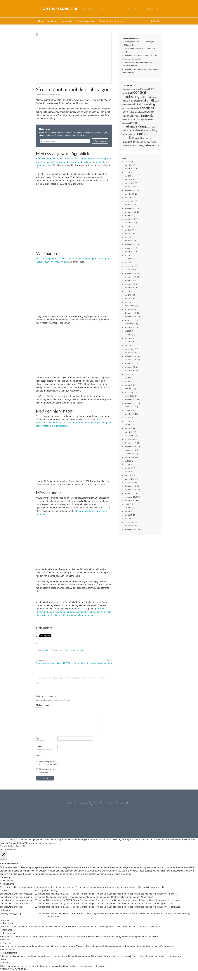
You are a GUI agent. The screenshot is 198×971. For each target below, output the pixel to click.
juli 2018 (128, 374)
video (147, 145)
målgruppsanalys (130, 130)
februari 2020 (130, 306)
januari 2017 (129, 439)
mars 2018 (129, 389)
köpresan (125, 123)
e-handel (135, 108)
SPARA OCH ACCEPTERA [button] (13, 969)
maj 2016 (128, 468)
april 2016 (128, 472)
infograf (137, 115)
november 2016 (130, 446)
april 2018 (128, 385)
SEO (124, 134)
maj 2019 (128, 338)
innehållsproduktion (129, 119)
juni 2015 (128, 508)
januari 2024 (129, 187)
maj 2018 (128, 382)
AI (140, 89)
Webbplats (40, 755)
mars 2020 (129, 302)
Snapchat (131, 134)
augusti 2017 (129, 414)
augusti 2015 (129, 501)
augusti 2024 (129, 169)
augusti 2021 (129, 252)
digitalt (66, 650)
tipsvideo (151, 142)
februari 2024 (130, 183)
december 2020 (130, 273)
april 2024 (128, 180)
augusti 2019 (129, 327)
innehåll (148, 115)
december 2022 (130, 208)
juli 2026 (128, 162)
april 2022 (128, 234)
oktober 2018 (129, 363)
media (148, 127)
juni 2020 (128, 291)
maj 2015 (128, 511)
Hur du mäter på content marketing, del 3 (92, 663)
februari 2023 (130, 201)
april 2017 (128, 428)
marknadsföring (134, 126)
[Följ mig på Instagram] (122, 823)
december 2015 (130, 486)
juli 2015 (128, 504)
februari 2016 (130, 479)
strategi (126, 141)
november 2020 (130, 277)
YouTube (155, 145)
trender (126, 145)
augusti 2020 (129, 288)
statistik (80, 650)
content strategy (147, 97)
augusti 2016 (129, 457)
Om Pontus (52, 21)
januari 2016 (129, 482)
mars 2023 (129, 197)
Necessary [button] (5, 877)
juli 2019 (128, 331)
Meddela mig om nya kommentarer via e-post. (48, 763)
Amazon (144, 89)
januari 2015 (129, 526)
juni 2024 (128, 172)
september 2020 (131, 284)
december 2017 (130, 400)
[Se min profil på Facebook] (76, 823)
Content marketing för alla (111, 21)
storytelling (147, 138)
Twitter (133, 145)
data (155, 97)
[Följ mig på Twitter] (45, 823)
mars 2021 (129, 262)
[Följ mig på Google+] (106, 823)
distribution (126, 108)
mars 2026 (129, 165)
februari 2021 (130, 266)
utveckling (140, 146)
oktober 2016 (129, 450)
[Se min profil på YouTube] (91, 823)
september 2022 (131, 219)
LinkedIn (133, 123)
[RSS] (152, 823)
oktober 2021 (129, 248)
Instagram (142, 119)
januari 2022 (129, 241)
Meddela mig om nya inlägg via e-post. (47, 770)
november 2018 (130, 360)
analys (60, 650)
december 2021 (130, 244)
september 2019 (131, 324)
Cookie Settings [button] (7, 846)
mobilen (73, 650)
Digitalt (45, 650)
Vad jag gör (67, 21)
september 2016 (131, 454)
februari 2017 (130, 436)
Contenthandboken (85, 21)
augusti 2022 (129, 223)
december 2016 (130, 443)
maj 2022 (128, 230)
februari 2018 (130, 392)
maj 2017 (128, 425)
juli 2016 (128, 461)
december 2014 (130, 529)
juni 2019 (128, 335)
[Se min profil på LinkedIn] (61, 823)
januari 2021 (129, 270)
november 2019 (130, 317)
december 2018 (130, 356)
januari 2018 (129, 396)
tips (133, 142)
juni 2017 (128, 421)
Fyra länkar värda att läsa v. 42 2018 (53, 663)
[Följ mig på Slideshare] (137, 823)
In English (155, 21)
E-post (44, 748)
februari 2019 (130, 349)
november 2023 (130, 190)
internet (151, 119)
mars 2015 (129, 519)
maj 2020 (128, 295)
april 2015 (128, 515)
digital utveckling (144, 104)
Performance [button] (6, 930)
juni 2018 (128, 378)
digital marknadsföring (133, 101)
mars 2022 (129, 237)
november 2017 (130, 403)
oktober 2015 (129, 493)
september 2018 (131, 367)
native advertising (148, 130)
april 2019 (128, 342)
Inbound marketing (137, 112)
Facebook (147, 108)
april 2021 (128, 259)
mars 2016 (129, 475)
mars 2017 (129, 432)
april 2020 (128, 299)
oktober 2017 (129, 407)
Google (126, 111)
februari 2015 (130, 522)
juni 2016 (128, 464)
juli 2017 (128, 418)
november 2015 (130, 490)
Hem (40, 21)
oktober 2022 (129, 215)
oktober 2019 (129, 320)
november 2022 (130, 212)
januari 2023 (129, 205)
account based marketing (130, 89)
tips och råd (141, 142)
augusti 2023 (129, 194)
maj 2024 (128, 176)
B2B (130, 92)
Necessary (8, 880)
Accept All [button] (20, 846)
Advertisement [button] (7, 950)
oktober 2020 (129, 281)
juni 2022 (128, 226)
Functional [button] (5, 920)
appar (124, 93)
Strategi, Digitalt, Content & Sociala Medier (99, 9)
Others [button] (3, 959)
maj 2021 (128, 255)
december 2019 (130, 313)
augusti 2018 (129, 371)
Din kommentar (42, 706)
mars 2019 (129, 345)
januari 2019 (129, 353)
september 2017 (131, 410)
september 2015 (131, 497)
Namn (40, 739)
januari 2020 (129, 309)
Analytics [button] (4, 940)
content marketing (134, 94)
